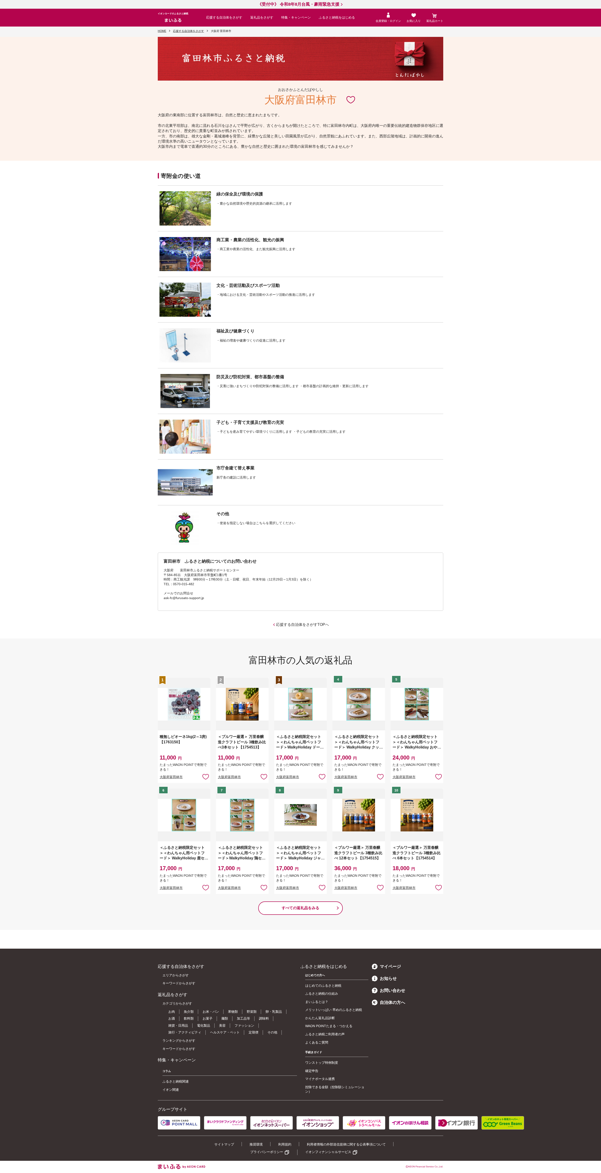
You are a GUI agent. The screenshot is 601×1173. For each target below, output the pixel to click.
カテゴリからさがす (177, 1003)
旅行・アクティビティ (184, 1032)
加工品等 (243, 1018)
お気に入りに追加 (350, 99)
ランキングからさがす (178, 1040)
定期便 (253, 1032)
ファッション (244, 1025)
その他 (272, 1032)
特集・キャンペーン (296, 17)
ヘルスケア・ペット (225, 1032)
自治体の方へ (392, 1002)
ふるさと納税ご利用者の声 (325, 1034)
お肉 (171, 1011)
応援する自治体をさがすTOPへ (302, 625)
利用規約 (284, 1144)
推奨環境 (256, 1144)
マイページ (390, 966)
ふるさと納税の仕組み (321, 993)
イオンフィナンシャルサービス (328, 1152)
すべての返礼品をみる (300, 908)
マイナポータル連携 (320, 1079)
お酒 (171, 1018)
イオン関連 (170, 1089)
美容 (222, 1025)
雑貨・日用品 (178, 1025)
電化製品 (203, 1025)
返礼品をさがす (261, 17)
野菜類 (252, 1011)
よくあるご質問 (316, 1042)
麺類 (224, 1018)
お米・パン (211, 1011)
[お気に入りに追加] (350, 99)
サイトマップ (224, 1144)
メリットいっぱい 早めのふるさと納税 (333, 1010)
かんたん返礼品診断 (320, 1018)
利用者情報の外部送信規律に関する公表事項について (346, 1144)
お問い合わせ (392, 990)
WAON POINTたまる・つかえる (328, 1026)
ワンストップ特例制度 (321, 1062)
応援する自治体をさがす (224, 17)
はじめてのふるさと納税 (323, 985)
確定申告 (311, 1071)
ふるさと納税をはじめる (337, 17)
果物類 (233, 1011)
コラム (166, 1071)
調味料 (264, 1018)
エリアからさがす (175, 975)
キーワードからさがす (178, 983)
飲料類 (189, 1018)
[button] (443, 1123)
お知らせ (388, 978)
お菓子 (207, 1018)
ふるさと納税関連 (175, 1081)
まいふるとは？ (316, 1002)
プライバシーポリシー (266, 1152)
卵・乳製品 (274, 1011)
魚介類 (189, 1011)
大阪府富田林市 (171, 777)
